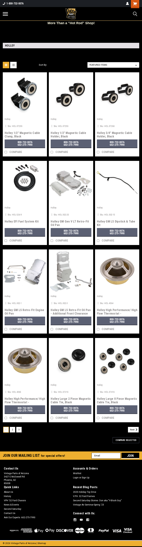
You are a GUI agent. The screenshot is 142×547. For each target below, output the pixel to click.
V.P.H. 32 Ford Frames (84, 496)
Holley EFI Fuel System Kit (22, 221)
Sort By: (43, 64)
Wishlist (77, 473)
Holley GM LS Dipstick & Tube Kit (116, 223)
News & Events (11, 504)
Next (132, 429)
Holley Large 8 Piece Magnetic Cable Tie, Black (117, 400)
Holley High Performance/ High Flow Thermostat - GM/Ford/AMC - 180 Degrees (117, 312)
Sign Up (85, 477)
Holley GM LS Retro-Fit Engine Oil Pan (24, 311)
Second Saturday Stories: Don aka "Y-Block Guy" (97, 500)
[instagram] (75, 519)
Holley (7, 119)
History (7, 496)
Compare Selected (126, 440)
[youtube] (81, 519)
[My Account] (127, 3)
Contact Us (9, 513)
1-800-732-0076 (14, 3)
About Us (8, 492)
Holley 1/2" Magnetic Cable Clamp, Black (22, 134)
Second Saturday (12, 509)
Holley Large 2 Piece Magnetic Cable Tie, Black (71, 400)
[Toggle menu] (5, 13)
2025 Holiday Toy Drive (84, 492)
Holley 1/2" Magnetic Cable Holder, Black (68, 134)
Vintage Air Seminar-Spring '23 (88, 504)
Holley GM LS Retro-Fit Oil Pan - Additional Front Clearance (71, 311)
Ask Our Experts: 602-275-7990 (19, 517)
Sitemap (42, 543)
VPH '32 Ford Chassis (15, 500)
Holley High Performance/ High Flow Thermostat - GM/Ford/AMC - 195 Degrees (25, 400)
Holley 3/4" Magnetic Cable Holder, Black (114, 134)
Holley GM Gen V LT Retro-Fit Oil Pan (70, 223)
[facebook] (87, 519)
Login (76, 477)
